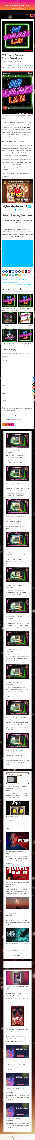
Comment (5, 360)
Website (4, 400)
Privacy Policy (15, 8)
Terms (22, 8)
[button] (3, 271)
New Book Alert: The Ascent (13, 1118)
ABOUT (28, 5)
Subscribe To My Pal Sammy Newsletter (14, 5)
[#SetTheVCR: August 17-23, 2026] (17, 473)
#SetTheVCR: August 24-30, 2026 (15, 450)
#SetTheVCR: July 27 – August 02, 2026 (16, 585)
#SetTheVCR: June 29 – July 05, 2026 (16, 717)
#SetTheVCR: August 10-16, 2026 (15, 517)
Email (4, 393)
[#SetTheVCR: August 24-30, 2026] (17, 440)
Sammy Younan (8, 61)
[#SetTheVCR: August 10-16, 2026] (17, 507)
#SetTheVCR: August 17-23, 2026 (15, 483)
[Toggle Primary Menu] (32, 15)
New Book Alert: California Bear (14, 1060)
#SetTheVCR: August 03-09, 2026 (15, 550)
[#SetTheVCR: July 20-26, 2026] (17, 606)
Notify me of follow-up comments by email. (15, 415)
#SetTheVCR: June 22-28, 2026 (14, 751)
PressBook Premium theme (20, 1138)
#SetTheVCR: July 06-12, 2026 (14, 682)
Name (4, 385)
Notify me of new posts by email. (12, 419)
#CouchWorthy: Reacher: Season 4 (15, 851)
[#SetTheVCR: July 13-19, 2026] (17, 639)
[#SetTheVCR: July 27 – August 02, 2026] (17, 575)
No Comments (18, 62)
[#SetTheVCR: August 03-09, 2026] (17, 540)
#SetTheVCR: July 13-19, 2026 (14, 649)
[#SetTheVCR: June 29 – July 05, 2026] (17, 707)
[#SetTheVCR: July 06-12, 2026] (17, 672)
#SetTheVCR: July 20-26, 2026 (14, 616)
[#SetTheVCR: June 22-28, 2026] (17, 740)
